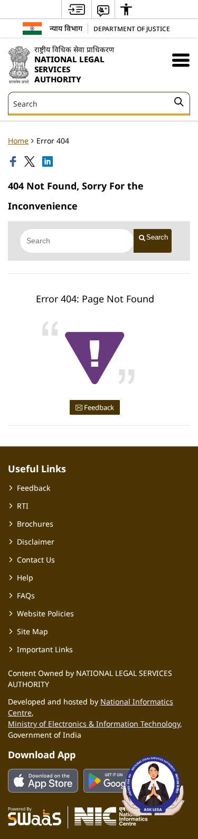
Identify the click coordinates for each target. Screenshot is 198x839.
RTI (23, 506)
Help (25, 578)
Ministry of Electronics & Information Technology (94, 724)
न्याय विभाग (66, 28)
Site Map (32, 631)
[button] (181, 60)
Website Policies (45, 613)
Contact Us (36, 560)
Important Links (45, 649)
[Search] (179, 103)
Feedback (98, 407)
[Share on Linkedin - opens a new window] (48, 161)
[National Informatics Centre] (111, 816)
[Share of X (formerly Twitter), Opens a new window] (30, 161)
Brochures (35, 524)
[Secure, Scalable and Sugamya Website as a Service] (34, 816)
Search (157, 237)
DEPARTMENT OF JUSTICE (131, 28)
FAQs (26, 595)
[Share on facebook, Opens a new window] (14, 161)
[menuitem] (76, 9)
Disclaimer (35, 542)
